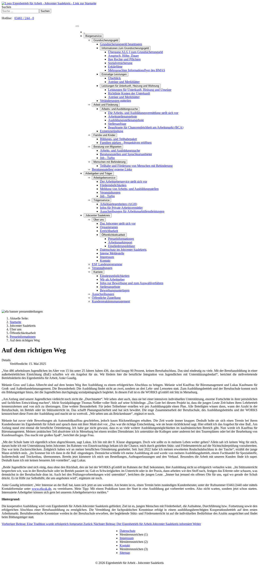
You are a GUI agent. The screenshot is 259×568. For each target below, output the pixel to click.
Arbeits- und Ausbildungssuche (120, 108)
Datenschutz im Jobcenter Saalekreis (123, 249)
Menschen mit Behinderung (109, 161)
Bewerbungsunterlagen (115, 290)
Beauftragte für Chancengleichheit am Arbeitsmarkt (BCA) (145, 127)
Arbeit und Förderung (105, 104)
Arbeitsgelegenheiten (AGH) (118, 204)
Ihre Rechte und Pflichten (124, 59)
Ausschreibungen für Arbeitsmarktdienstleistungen (132, 211)
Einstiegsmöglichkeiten (115, 276)
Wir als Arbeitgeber (112, 279)
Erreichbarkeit (109, 231)
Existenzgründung (111, 131)
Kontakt (105, 260)
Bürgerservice (93, 36)
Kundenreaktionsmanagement (111, 301)
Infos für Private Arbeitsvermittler (121, 207)
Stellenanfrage (117, 123)
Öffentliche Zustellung (106, 297)
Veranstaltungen (110, 192)
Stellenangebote (110, 286)
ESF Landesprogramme (107, 264)
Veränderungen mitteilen (115, 100)
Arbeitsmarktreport (120, 242)
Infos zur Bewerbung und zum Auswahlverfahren (131, 283)
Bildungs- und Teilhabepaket (118, 139)
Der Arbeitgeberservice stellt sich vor (123, 181)
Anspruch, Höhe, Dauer (123, 55)
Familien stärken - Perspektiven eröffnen (126, 142)
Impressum (107, 257)
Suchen (6, 7)
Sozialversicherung (120, 63)
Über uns (98, 219)
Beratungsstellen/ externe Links (112, 169)
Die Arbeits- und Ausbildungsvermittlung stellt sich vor (143, 113)
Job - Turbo (107, 158)
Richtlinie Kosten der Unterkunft (129, 93)
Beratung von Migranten (107, 146)
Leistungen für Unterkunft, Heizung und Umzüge (139, 89)
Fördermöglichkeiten (113, 185)
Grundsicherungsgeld (105, 40)
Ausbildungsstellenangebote (126, 120)
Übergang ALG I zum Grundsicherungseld (135, 52)
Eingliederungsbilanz (121, 246)
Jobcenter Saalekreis (97, 215)
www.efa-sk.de (41, 488)
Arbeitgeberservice (104, 177)
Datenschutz (127, 531)
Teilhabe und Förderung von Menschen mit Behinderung (136, 165)
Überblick (114, 78)
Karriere (98, 271)
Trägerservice (101, 200)
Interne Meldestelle (112, 253)
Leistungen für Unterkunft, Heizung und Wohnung (130, 85)
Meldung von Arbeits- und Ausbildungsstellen (129, 189)
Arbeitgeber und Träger (98, 173)
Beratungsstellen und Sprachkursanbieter (126, 154)
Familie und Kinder (104, 135)
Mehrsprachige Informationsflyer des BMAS (136, 70)
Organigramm (109, 227)
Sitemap (125, 552)
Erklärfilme (115, 66)
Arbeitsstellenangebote (122, 116)
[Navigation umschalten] (77, 26)
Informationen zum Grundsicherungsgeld (125, 48)
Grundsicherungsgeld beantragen (121, 44)
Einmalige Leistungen (114, 74)
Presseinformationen (121, 238)
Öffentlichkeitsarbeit (113, 234)
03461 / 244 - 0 (24, 18)
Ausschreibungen (103, 294)
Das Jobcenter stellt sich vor (118, 223)
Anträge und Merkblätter (124, 82)
